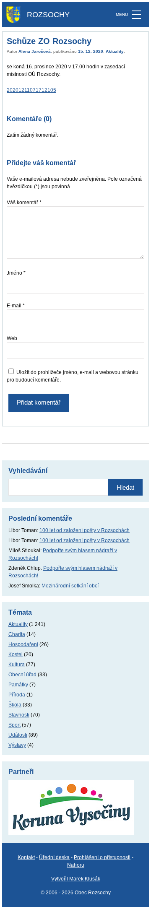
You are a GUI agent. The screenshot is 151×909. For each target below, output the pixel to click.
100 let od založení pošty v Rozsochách (84, 530)
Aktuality (115, 51)
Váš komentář (24, 202)
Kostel (15, 654)
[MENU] (136, 14)
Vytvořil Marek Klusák (75, 879)
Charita (16, 634)
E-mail (16, 306)
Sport (14, 725)
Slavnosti (18, 715)
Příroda (16, 695)
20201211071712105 (31, 90)
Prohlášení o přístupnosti (102, 857)
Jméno (16, 273)
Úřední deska (54, 857)
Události (17, 735)
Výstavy (17, 745)
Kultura (16, 664)
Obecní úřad (22, 675)
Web (12, 338)
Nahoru (75, 865)
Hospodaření (23, 644)
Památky (18, 685)
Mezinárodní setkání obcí (70, 586)
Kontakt (26, 857)
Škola (14, 705)
